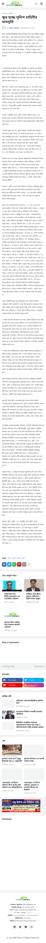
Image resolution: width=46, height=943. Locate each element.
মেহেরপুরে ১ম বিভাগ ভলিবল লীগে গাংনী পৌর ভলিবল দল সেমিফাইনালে (12, 785)
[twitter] (20, 927)
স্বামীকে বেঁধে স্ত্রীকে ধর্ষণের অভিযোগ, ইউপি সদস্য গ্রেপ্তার (33, 596)
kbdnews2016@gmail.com (25, 921)
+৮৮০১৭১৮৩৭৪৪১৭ (19, 915)
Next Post (38, 666)
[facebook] (14, 927)
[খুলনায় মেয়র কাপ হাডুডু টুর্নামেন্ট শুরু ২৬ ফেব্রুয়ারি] (12, 750)
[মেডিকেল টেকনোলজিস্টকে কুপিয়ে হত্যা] (8, 704)
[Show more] (29, 564)
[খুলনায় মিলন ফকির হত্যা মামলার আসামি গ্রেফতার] (12, 613)
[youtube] (26, 927)
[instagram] (31, 927)
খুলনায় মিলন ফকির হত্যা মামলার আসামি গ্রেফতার (12, 624)
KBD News (17, 938)
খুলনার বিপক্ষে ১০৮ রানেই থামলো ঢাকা (34, 760)
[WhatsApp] (14, 564)
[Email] (24, 564)
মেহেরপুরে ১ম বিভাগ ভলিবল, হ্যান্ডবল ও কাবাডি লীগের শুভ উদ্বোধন (32, 786)
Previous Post (9, 666)
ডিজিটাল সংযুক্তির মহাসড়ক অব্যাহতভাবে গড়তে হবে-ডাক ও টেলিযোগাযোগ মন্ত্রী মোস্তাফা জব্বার (30, 725)
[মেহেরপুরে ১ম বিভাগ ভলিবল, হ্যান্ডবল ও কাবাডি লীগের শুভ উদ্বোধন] (34, 774)
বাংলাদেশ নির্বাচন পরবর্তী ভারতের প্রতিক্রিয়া (29, 713)
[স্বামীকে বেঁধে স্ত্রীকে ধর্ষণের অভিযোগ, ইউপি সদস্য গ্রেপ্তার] (34, 585)
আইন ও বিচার (16, 558)
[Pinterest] (19, 564)
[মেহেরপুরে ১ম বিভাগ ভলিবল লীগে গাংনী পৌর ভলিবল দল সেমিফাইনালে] (12, 774)
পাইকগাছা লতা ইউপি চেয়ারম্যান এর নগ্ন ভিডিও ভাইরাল (12, 596)
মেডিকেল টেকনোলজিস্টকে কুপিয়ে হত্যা (29, 702)
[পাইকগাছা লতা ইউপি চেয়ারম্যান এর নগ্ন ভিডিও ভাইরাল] (12, 585)
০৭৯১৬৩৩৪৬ (27, 918)
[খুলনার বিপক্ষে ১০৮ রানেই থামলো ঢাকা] (34, 750)
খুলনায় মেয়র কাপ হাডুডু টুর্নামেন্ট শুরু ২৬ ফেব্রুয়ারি (12, 760)
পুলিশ (23, 558)
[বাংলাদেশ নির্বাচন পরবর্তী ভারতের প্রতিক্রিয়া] (8, 715)
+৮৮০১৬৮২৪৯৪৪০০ (32, 915)
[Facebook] (4, 564)
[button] (3, 4)
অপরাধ (11, 13)
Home (4, 13)
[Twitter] (9, 564)
